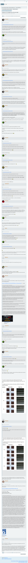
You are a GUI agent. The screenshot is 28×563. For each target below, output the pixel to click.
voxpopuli (6, 200)
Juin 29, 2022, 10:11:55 (6, 77)
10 (16, 552)
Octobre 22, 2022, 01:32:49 (7, 484)
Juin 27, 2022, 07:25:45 (6, 22)
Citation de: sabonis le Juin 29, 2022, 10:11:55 (7, 96)
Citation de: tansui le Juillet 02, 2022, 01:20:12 (7, 246)
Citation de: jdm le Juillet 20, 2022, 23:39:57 (7, 356)
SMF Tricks (6, 557)
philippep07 (7, 183)
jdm (5, 34)
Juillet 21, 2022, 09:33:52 (6, 424)
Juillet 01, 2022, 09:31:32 (6, 204)
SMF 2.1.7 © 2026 (4, 558)
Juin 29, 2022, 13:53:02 (6, 170)
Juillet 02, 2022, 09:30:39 (6, 244)
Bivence (6, 266)
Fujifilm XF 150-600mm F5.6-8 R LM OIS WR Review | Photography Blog (11, 283)
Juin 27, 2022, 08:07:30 (4, 39)
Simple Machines (9, 558)
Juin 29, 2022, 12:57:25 (6, 141)
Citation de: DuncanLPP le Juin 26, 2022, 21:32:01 (8, 41)
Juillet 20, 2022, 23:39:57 (6, 344)
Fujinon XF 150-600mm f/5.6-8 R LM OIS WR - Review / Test (10, 488)
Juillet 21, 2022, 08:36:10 (6, 369)
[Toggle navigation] (5, 1)
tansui (6, 228)
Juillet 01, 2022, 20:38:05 (6, 220)
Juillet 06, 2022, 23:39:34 (7, 279)
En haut (3, 552)
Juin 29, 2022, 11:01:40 (6, 94)
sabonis (6, 74)
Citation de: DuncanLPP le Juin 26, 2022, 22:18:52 (8, 80)
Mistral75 (6, 64)
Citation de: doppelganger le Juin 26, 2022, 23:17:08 (8, 24)
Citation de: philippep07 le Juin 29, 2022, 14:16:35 (8, 206)
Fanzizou (6, 538)
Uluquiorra (7, 325)
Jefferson (6, 257)
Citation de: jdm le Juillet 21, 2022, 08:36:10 (7, 426)
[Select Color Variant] (26, 2)
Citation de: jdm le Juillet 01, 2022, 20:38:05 (7, 233)
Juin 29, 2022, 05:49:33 (6, 68)
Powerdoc (6, 19)
